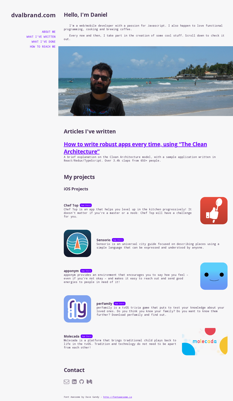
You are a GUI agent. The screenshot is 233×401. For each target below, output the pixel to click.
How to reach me (43, 46)
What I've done (44, 41)
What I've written (41, 36)
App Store (85, 205)
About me (49, 31)
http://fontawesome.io (117, 396)
